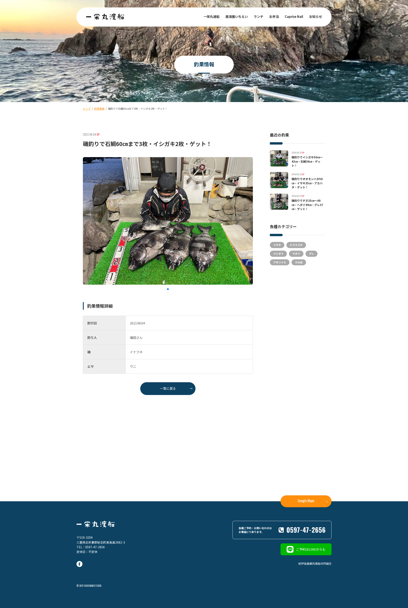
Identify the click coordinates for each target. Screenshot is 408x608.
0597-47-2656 (95, 547)
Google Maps (313, 500)
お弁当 (274, 16)
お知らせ (315, 16)
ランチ (258, 16)
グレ (311, 253)
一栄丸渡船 (212, 16)
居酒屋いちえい (236, 16)
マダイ (296, 253)
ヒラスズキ (296, 245)
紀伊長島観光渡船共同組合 (315, 563)
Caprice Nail (294, 16)
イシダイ (278, 253)
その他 (299, 262)
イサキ (277, 245)
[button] (168, 289)
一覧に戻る (176, 388)
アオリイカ (279, 262)
